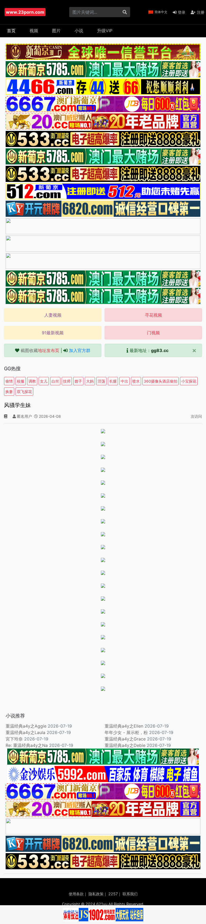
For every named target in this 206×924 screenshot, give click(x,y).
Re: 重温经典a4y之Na (27, 745)
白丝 (55, 381)
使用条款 (76, 894)
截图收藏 (40, 350)
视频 (34, 30)
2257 (113, 894)
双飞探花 (24, 391)
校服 (20, 381)
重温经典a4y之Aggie (26, 726)
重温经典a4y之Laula (26, 732)
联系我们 (130, 894)
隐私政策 (96, 894)
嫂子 (78, 381)
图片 (56, 30)
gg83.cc (159, 350)
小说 (79, 30)
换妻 (9, 391)
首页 (11, 30)
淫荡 (101, 381)
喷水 (136, 381)
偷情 (9, 381)
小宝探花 (188, 381)
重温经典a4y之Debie (125, 745)
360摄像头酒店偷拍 (160, 381)
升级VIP (104, 30)
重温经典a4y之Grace (125, 739)
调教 (32, 381)
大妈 (90, 381)
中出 (124, 381)
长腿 (113, 381)
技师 (67, 381)
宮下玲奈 (14, 739)
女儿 (43, 381)
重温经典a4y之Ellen (124, 726)
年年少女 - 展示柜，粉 (126, 732)
